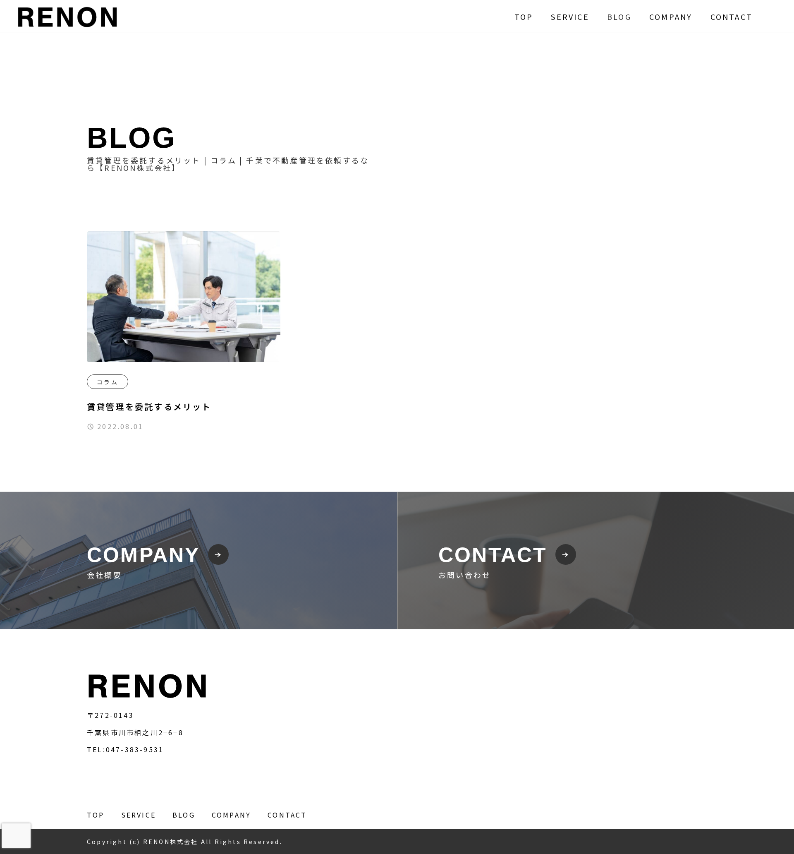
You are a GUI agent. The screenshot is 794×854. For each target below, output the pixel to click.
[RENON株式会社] (67, 16)
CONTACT (731, 16)
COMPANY (670, 16)
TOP (523, 16)
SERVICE (570, 16)
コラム (107, 382)
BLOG (619, 16)
